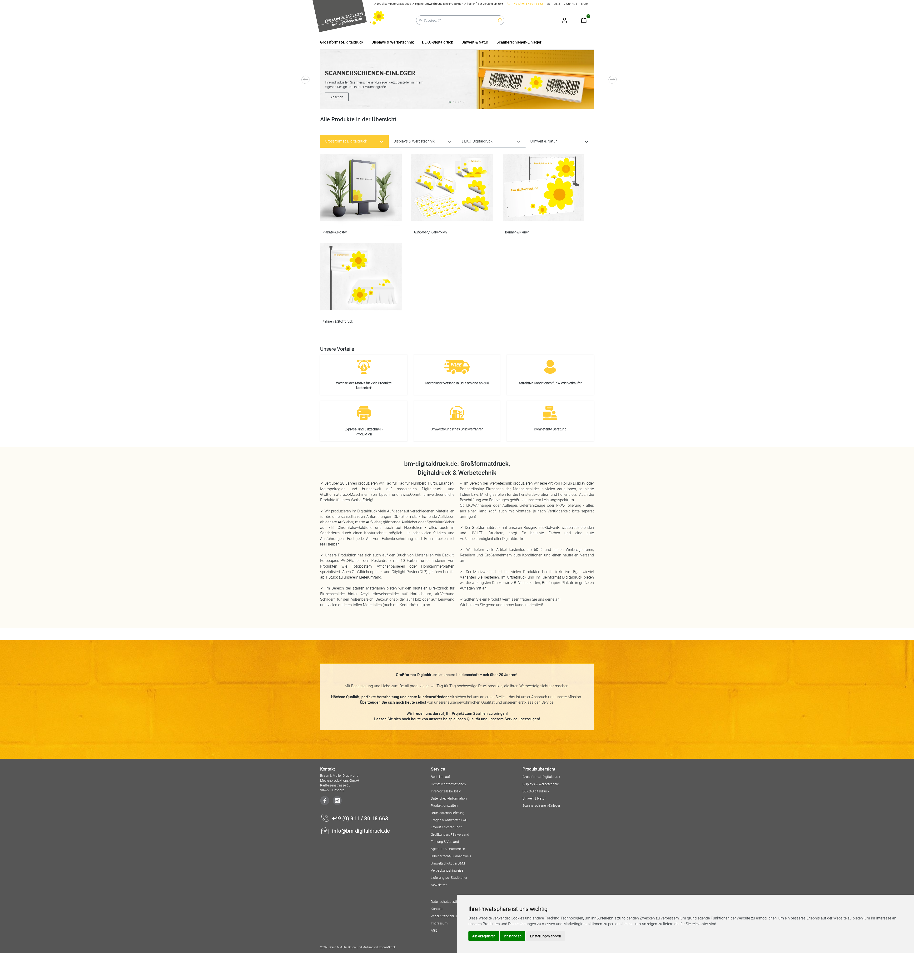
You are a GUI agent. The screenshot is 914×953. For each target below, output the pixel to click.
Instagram (337, 800)
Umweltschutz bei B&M (448, 863)
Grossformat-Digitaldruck (341, 42)
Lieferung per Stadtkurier (449, 877)
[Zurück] (306, 79)
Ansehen (336, 97)
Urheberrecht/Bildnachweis (451, 856)
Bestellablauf (440, 776)
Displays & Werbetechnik (393, 42)
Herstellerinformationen (448, 784)
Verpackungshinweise (447, 870)
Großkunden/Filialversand (450, 834)
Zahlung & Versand (445, 841)
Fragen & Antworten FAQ (449, 820)
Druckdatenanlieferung (448, 813)
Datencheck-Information (449, 798)
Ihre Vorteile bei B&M (446, 791)
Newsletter (439, 885)
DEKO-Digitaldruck (437, 42)
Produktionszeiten (444, 805)
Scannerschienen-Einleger (519, 42)
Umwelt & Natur (475, 42)
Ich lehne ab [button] (513, 936)
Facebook (324, 800)
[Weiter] (613, 79)
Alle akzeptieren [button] (483, 936)
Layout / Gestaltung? (446, 827)
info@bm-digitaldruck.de (361, 830)
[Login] (564, 18)
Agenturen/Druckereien (448, 848)
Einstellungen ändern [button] (545, 936)
